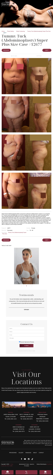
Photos (8, 473)
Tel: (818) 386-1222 (11, 419)
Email (45, 473)
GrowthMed (49, 464)
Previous (6, 50)
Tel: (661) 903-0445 (42, 421)
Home (3, 31)
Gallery (21, 452)
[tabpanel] (26, 266)
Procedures (13, 452)
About (35, 452)
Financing (28, 452)
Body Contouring (20, 31)
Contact (41, 452)
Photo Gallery (10, 31)
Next (46, 50)
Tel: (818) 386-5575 (26, 419)
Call (26, 473)
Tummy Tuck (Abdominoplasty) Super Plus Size (39, 31)
